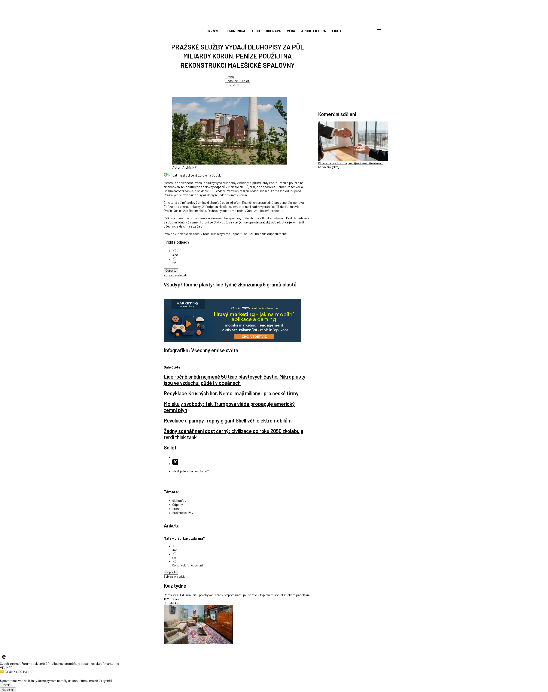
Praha (229, 77)
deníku (284, 206)
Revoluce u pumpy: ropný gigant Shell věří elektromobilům (228, 420)
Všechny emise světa (214, 350)
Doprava (273, 31)
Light (336, 31)
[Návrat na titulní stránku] (274, 21)
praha (176, 508)
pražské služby (182, 513)
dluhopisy (179, 500)
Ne (174, 263)
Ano (175, 255)
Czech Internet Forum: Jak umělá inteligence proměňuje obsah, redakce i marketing (59, 663)
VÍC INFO (6, 667)
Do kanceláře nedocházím (188, 565)
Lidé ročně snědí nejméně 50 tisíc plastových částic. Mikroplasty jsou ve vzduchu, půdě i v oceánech (234, 379)
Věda (291, 31)
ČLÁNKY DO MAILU (18, 672)
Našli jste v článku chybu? (190, 471)
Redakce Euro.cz (237, 81)
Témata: (171, 491)
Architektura (313, 31)
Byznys (213, 31)
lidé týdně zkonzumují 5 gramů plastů (256, 284)
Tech (255, 31)
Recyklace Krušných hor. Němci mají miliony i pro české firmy (231, 393)
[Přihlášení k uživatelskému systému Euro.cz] (358, 31)
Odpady (177, 504)
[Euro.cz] (4, 659)
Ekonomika (236, 31)
